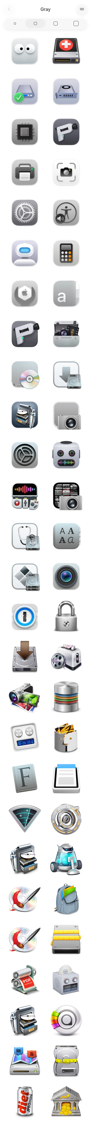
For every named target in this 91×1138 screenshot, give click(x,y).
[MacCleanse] (66, 859)
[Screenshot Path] (66, 415)
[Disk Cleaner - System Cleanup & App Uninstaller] (66, 940)
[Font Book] (66, 293)
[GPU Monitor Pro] (66, 91)
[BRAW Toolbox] (66, 334)
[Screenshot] (66, 172)
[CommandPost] (25, 495)
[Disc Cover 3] (25, 899)
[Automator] (25, 253)
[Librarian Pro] (25, 415)
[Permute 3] (66, 455)
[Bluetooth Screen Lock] (66, 617)
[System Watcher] (25, 132)
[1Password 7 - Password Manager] (25, 617)
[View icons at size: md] (35, 23)
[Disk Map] (25, 1061)
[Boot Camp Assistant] (25, 576)
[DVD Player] (25, 374)
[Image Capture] (66, 495)
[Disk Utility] (25, 293)
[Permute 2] (66, 980)
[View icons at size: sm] (15, 23)
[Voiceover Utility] (66, 212)
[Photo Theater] (25, 697)
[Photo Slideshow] (66, 657)
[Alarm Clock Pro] (66, 819)
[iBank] (66, 1101)
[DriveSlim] (66, 1061)
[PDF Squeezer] (25, 980)
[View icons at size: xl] (76, 23)
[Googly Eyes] (25, 51)
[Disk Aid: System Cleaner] (66, 51)
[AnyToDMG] (25, 657)
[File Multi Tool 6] (25, 738)
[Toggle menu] (82, 9)
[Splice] (66, 697)
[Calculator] (66, 253)
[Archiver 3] (66, 899)
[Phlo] (66, 1021)
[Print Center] (25, 172)
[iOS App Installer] (66, 374)
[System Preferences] (25, 455)
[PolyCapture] (66, 132)
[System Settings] (25, 212)
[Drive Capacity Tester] (25, 91)
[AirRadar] (25, 819)
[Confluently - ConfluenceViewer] (66, 778)
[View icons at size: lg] (56, 23)
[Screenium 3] (66, 576)
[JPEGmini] (25, 1101)
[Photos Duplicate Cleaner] (66, 738)
